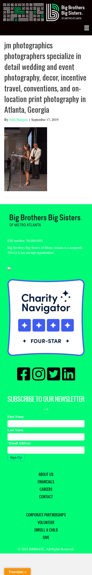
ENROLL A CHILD (46, 530)
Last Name (15, 429)
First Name (15, 416)
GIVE (46, 537)
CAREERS (46, 489)
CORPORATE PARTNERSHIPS (46, 514)
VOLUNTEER (46, 522)
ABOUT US (46, 474)
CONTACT (46, 496)
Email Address (20, 443)
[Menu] (86, 27)
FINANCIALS (46, 481)
